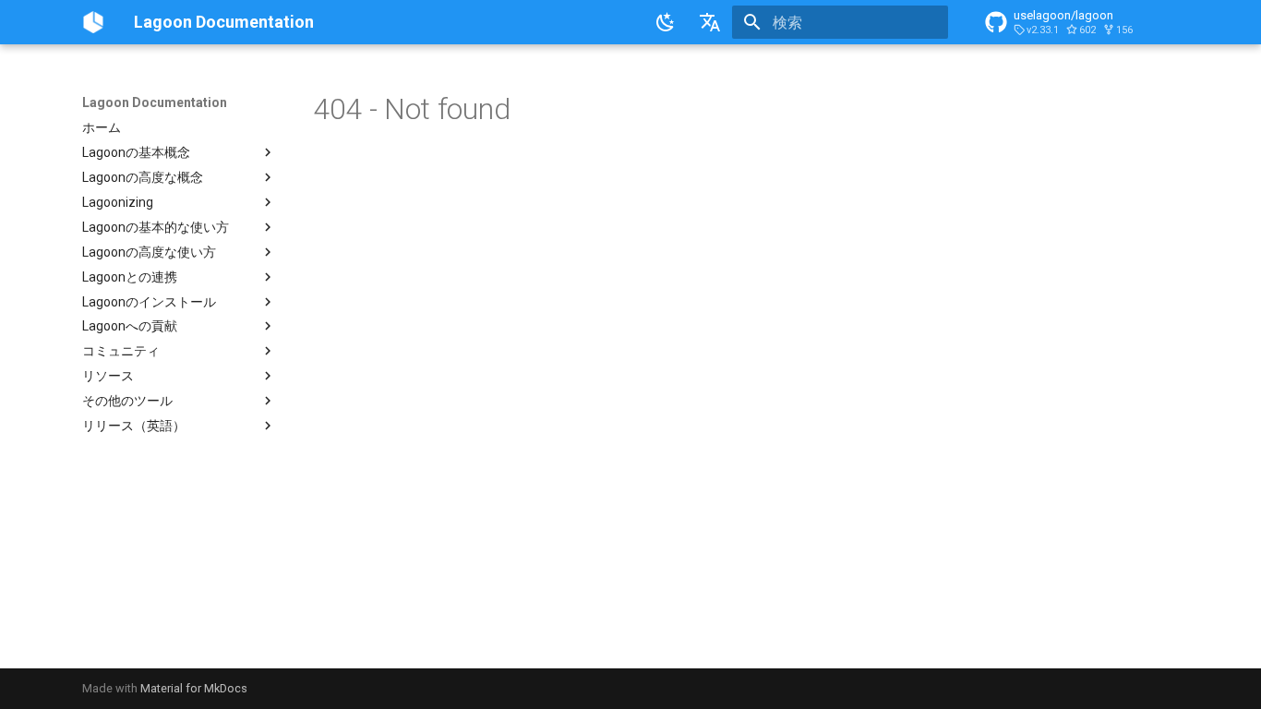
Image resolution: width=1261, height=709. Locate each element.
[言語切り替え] (709, 22)
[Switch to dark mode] (665, 22)
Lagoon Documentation (154, 102)
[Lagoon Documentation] (93, 22)
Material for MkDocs (193, 688)
